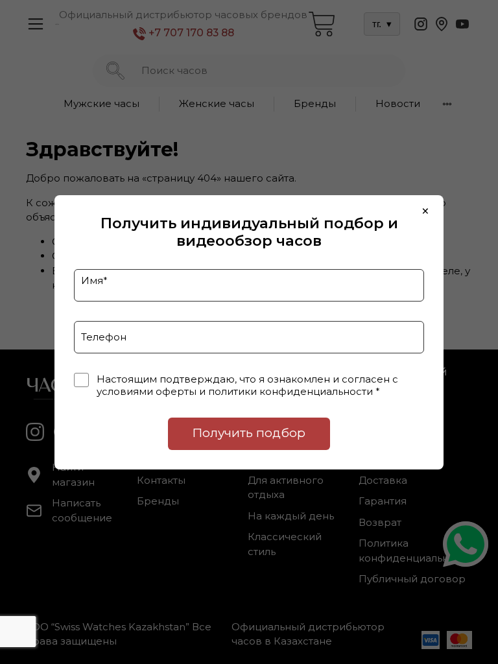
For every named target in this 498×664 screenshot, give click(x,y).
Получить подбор (249, 432)
